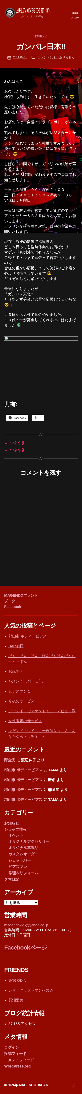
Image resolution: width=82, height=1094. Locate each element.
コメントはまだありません (56, 57)
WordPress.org (17, 1066)
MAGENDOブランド (21, 595)
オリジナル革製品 (23, 848)
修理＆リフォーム (23, 873)
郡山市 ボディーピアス (27, 636)
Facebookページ (25, 947)
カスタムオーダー (23, 854)
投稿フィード (15, 1054)
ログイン (11, 1047)
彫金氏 (9, 760)
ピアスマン (17, 867)
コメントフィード (19, 1060)
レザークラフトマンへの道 (30, 990)
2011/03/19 (20, 57)
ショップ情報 (15, 829)
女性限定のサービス (25, 721)
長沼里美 (15, 1000)
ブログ (9, 601)
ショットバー (19, 860)
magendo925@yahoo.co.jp (26, 925)
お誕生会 (15, 671)
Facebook (12, 607)
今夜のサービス (21, 701)
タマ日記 (11, 879)
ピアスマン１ (19, 691)
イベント (15, 835)
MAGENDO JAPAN (33, 1085)
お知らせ (41, 36)
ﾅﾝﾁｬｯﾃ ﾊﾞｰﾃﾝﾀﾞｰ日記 (25, 681)
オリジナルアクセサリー (28, 841)
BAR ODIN (17, 980)
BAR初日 (16, 646)
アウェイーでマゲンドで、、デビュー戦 (41, 711)
